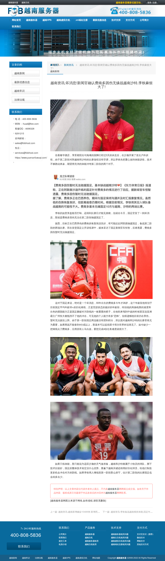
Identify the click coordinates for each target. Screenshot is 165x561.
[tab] (25, 65)
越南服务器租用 (91, 540)
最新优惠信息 (22, 82)
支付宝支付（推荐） (145, 534)
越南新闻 (19, 73)
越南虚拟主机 (81, 557)
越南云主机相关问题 (119, 537)
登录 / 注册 (152, 2)
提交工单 (63, 540)
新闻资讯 (69, 64)
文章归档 (17, 64)
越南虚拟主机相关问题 (120, 540)
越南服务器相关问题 (119, 534)
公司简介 (63, 534)
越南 (76, 159)
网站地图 (96, 557)
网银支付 (141, 540)
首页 (55, 64)
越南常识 (19, 91)
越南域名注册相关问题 (120, 544)
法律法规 (19, 99)
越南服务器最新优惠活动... (129, 2)
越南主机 (25, 2)
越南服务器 (13, 2)
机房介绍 (63, 544)
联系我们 (24, 546)
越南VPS (66, 557)
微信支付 (141, 537)
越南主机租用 (91, 544)
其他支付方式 (143, 544)
